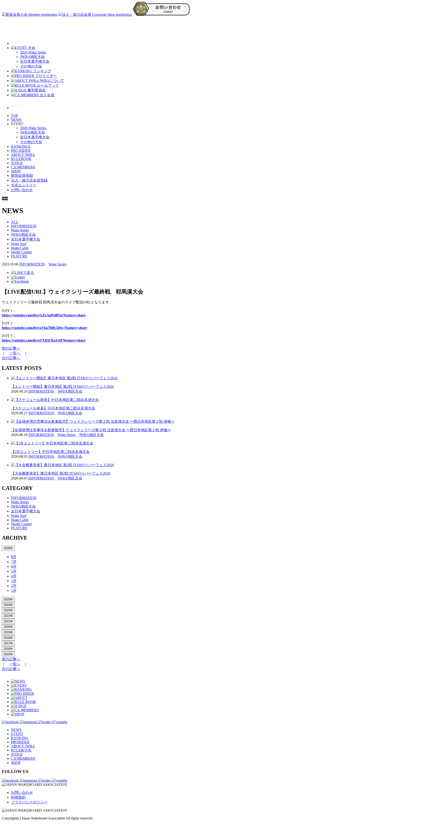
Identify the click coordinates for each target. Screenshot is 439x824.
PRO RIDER (20, 150)
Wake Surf (18, 244)
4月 (13, 576)
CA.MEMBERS (23, 167)
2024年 (8, 605)
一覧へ (14, 353)
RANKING (19, 738)
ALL (14, 222)
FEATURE (19, 256)
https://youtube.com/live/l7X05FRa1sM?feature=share (44, 340)
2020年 (8, 627)
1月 (13, 590)
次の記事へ (11, 358)
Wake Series (20, 230)
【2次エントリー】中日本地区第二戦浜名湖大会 (50, 452)
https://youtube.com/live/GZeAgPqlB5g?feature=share (44, 315)
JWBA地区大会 (32, 57)
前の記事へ (11, 348)
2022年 (8, 616)
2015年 (8, 654)
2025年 (8, 599)
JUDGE (17, 163)
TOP (14, 116)
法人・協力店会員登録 (29, 180)
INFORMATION (24, 226)
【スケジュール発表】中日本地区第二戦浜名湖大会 (53, 408)
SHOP (16, 171)
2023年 (8, 610)
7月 (13, 562)
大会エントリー (24, 185)
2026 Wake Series (33, 52)
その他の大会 (31, 66)
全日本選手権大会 (34, 61)
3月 (13, 581)
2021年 (8, 621)
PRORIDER (20, 742)
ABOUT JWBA (23, 155)
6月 (13, 566)
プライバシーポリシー (29, 802)
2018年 (8, 637)
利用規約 (18, 797)
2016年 (8, 648)
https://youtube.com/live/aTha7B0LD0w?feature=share (44, 328)
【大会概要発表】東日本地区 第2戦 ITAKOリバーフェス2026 (60, 473)
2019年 (8, 632)
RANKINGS (20, 146)
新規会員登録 (22, 175)
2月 (13, 586)
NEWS (16, 120)
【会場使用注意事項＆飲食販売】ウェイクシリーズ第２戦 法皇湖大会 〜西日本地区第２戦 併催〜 (91, 430)
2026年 (8, 548)
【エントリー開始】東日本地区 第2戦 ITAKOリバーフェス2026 (62, 386)
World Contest (21, 252)
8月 (13, 557)
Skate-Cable (20, 248)
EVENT (17, 734)
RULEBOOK (21, 159)
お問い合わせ (22, 190)
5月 (13, 571)
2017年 (8, 643)
